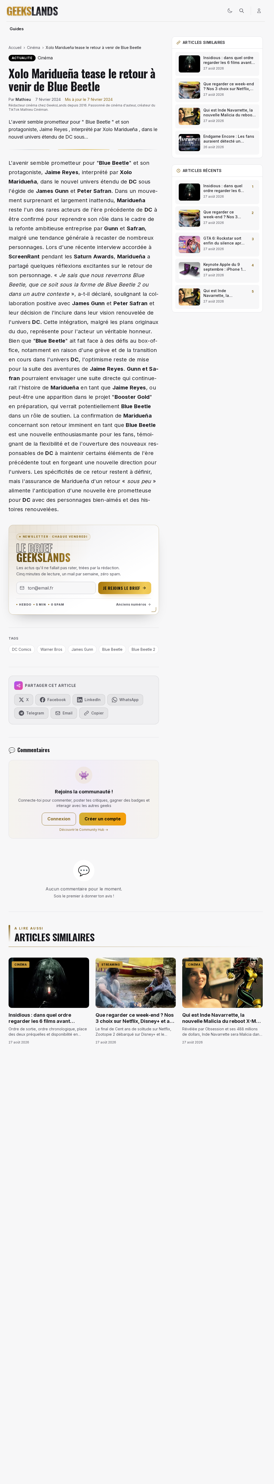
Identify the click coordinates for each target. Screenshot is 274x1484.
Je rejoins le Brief (121, 588)
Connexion (58, 818)
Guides (17, 28)
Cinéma (33, 47)
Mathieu (23, 99)
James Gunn (88, 303)
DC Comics (21, 649)
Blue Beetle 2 (143, 649)
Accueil (15, 47)
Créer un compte (103, 818)
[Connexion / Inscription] (259, 10)
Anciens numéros (131, 604)
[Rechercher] (241, 11)
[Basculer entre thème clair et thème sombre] (230, 11)
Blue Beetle (114, 163)
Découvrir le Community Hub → (83, 830)
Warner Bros (51, 649)
